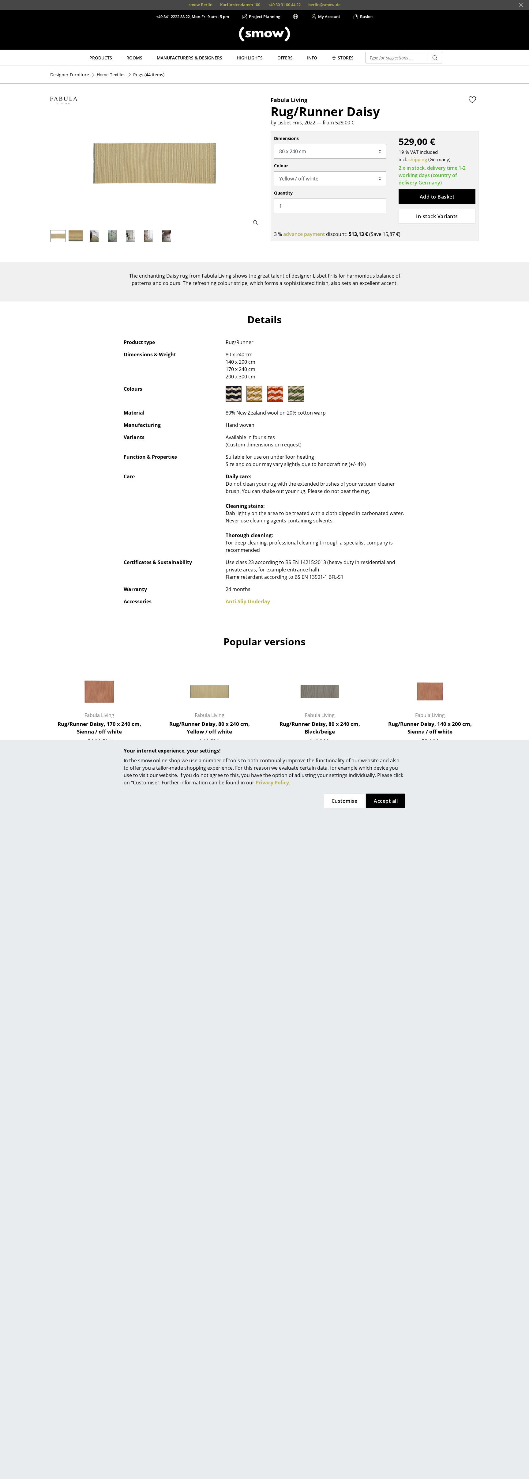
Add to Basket (437, 196)
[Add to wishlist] (472, 99)
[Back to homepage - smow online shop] (264, 34)
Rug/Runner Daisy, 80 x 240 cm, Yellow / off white (209, 727)
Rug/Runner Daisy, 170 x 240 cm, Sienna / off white (99, 727)
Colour (281, 166)
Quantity (283, 193)
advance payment (304, 234)
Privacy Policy (272, 782)
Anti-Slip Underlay (248, 601)
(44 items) (148, 75)
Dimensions (286, 138)
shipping (417, 159)
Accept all (386, 801)
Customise (344, 801)
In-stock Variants (437, 216)
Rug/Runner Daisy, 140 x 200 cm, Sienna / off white (430, 727)
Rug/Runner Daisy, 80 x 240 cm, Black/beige (320, 727)
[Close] (521, 5)
